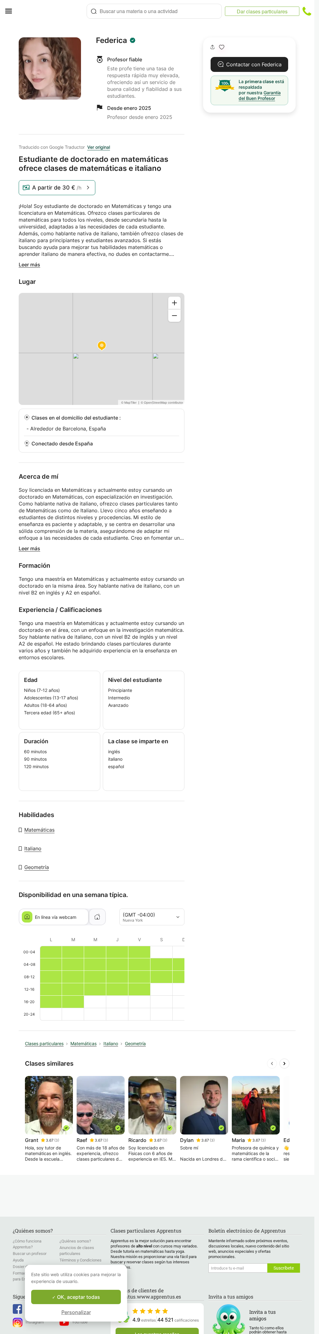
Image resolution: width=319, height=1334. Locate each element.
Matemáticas (39, 830)
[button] (221, 47)
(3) (56, 1140)
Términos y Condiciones (81, 1260)
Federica (111, 40)
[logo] (52, 11)
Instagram (35, 1322)
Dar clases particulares (262, 11)
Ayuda (18, 1260)
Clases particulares (44, 1043)
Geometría (36, 867)
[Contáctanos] (306, 11)
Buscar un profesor (29, 1253)
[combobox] (154, 11)
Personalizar (76, 1312)
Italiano (32, 848)
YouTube (80, 1322)
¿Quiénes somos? (75, 1241)
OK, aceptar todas (78, 1297)
